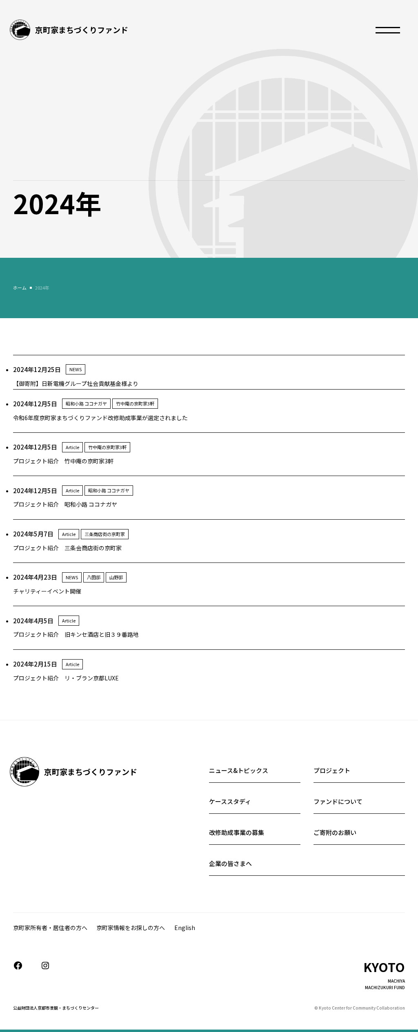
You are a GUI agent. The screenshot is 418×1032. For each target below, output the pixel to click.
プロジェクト (332, 770)
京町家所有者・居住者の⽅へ (50, 927)
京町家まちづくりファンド (81, 29)
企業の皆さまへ (230, 863)
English (184, 927)
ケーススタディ (230, 801)
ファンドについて (338, 801)
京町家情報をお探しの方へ (130, 927)
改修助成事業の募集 (236, 832)
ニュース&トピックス (238, 770)
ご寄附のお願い (335, 832)
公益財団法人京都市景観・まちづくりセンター (56, 1008)
